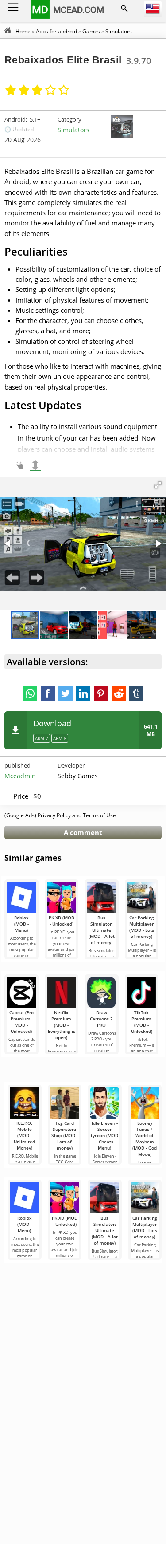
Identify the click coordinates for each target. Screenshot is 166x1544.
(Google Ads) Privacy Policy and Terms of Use (60, 815)
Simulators (73, 130)
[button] (158, 485)
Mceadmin (20, 776)
